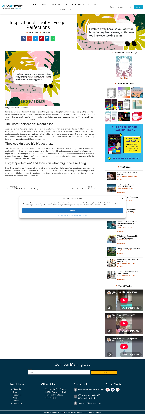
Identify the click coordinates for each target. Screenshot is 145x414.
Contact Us (65, 9)
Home (35, 5)
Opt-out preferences (64, 215)
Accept (72, 211)
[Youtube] (118, 390)
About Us (69, 5)
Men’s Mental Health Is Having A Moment (125, 186)
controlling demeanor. (31, 159)
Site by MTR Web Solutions (93, 412)
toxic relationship (60, 170)
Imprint (85, 215)
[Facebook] (113, 390)
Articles (56, 5)
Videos (81, 5)
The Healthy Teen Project (55, 389)
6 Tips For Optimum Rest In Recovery (127, 174)
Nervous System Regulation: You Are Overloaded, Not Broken (127, 224)
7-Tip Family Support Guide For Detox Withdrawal (127, 237)
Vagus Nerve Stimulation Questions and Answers (126, 210)
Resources (93, 5)
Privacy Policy (51, 398)
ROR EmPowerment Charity (56, 392)
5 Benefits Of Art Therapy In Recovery (127, 198)
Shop (15, 392)
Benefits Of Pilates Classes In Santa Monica (127, 260)
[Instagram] (108, 390)
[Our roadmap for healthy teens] (124, 161)
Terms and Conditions (54, 395)
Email (30, 369)
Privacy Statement (76, 215)
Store (45, 5)
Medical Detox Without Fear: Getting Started (127, 273)
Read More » (121, 180)
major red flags (21, 156)
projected (18, 139)
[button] (122, 198)
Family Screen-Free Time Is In (128, 248)
